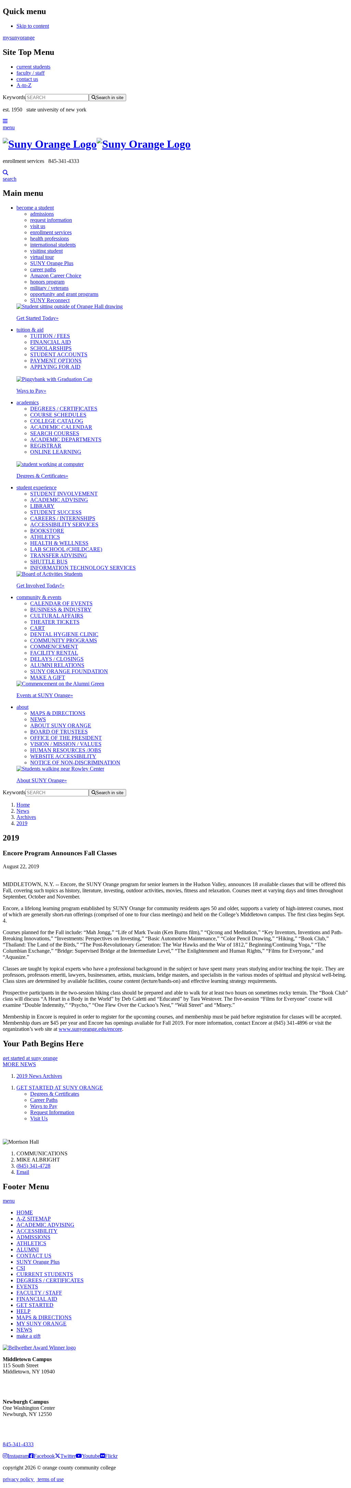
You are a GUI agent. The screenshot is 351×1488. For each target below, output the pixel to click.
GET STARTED (34, 1305)
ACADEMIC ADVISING (59, 500)
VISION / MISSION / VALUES (65, 744)
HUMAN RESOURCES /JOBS (65, 750)
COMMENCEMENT (54, 647)
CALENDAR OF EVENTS (61, 603)
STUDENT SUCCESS (56, 512)
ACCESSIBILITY (37, 1231)
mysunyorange (19, 37)
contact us (27, 79)
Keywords (14, 97)
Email (22, 1172)
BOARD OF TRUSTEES (59, 732)
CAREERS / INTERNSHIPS (62, 518)
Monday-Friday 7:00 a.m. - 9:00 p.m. (25, 1426)
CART (37, 628)
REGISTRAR (45, 446)
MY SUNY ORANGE (41, 1323)
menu (9, 127)
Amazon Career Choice (55, 275)
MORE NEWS (19, 1064)
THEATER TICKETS (55, 622)
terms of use (50, 1479)
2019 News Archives (39, 1076)
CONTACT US (33, 1256)
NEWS (38, 719)
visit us (37, 226)
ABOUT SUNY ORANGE (60, 725)
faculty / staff (30, 73)
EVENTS (27, 1286)
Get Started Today (37, 318)
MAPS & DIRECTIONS (57, 713)
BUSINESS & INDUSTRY (61, 609)
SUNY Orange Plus (51, 263)
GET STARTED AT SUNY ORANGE (59, 1088)
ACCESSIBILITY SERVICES (64, 524)
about (22, 707)
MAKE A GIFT (47, 677)
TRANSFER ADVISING (58, 555)
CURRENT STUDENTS (44, 1274)
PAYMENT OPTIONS (56, 361)
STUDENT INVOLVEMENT (64, 494)
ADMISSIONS (33, 1237)
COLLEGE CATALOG (56, 421)
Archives (26, 817)
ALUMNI (27, 1249)
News (22, 811)
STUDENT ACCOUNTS (58, 354)
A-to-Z (24, 85)
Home (23, 805)
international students (53, 245)
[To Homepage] (175, 144)
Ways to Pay (31, 391)
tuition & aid (30, 330)
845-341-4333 (18, 1444)
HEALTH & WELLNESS (59, 543)
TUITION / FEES (50, 336)
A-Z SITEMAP (33, 1219)
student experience (36, 487)
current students (33, 67)
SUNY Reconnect (50, 300)
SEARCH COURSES (54, 433)
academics (27, 402)
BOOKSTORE (47, 531)
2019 (21, 823)
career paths (43, 269)
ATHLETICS (45, 537)
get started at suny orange (30, 1058)
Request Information (52, 1112)
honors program (47, 282)
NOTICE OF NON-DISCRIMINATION (75, 762)
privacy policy (19, 1479)
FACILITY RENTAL (54, 653)
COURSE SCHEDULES (58, 415)
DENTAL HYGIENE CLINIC (64, 634)
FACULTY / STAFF (39, 1293)
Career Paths (44, 1100)
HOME (24, 1212)
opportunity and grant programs (64, 294)
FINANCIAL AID (50, 342)
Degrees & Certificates (42, 476)
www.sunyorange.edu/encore (90, 1029)
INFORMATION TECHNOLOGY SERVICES (83, 568)
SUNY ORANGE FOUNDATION (69, 671)
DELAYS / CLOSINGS (57, 659)
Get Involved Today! (40, 585)
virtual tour (42, 257)
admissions (42, 214)
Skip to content (32, 26)
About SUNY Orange (41, 780)
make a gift (28, 1336)
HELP (23, 1311)
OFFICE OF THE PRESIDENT (66, 738)
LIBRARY (42, 506)
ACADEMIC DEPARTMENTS (65, 439)
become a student (35, 208)
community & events (38, 597)
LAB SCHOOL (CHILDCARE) (66, 549)
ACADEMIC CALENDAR (61, 427)
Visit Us (39, 1118)
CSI (20, 1268)
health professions (49, 238)
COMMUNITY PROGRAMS (63, 640)
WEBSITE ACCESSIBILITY (63, 756)
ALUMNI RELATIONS (57, 665)
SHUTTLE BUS (49, 561)
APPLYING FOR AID (55, 367)
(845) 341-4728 (33, 1166)
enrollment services (51, 232)
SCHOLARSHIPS (51, 348)
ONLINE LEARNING (55, 452)
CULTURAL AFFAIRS (56, 616)
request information (51, 220)
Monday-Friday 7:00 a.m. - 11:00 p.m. (26, 1384)
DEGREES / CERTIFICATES (63, 409)
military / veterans (49, 288)
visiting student (46, 251)
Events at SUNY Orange (44, 695)
